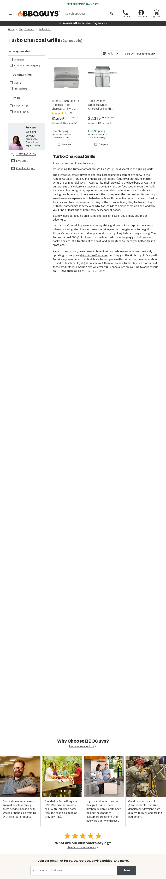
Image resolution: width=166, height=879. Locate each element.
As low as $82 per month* (101, 123)
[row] (26, 59)
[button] (22, 51)
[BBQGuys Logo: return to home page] (39, 13)
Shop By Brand (26, 29)
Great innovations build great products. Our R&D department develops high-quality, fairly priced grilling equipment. (145, 809)
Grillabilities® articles (93, 255)
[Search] (112, 13)
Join (126, 870)
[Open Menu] (10, 13)
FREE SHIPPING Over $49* (83, 4)
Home (11, 29)
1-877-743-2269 (95, 271)
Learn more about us (81, 746)
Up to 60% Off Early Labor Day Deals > (83, 23)
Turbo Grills (45, 29)
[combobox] (110, 53)
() (70, 113)
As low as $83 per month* (64, 123)
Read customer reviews (81, 847)
